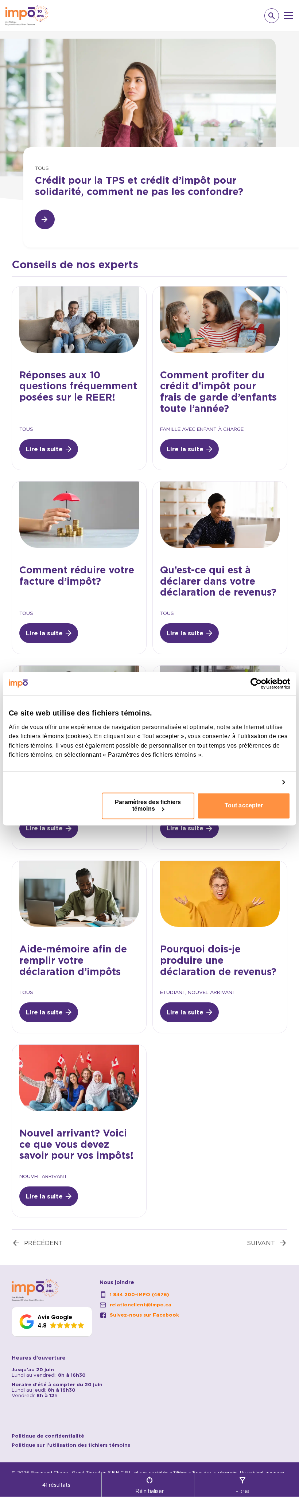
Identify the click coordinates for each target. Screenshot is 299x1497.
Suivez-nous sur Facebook (144, 1315)
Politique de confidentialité (48, 1436)
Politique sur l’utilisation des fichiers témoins (71, 1445)
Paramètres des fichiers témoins (148, 805)
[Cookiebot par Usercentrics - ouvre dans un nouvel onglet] (258, 683)
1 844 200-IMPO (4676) (139, 1294)
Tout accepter (244, 805)
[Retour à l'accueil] (26, 15)
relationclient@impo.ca (140, 1304)
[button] (52, 1322)
